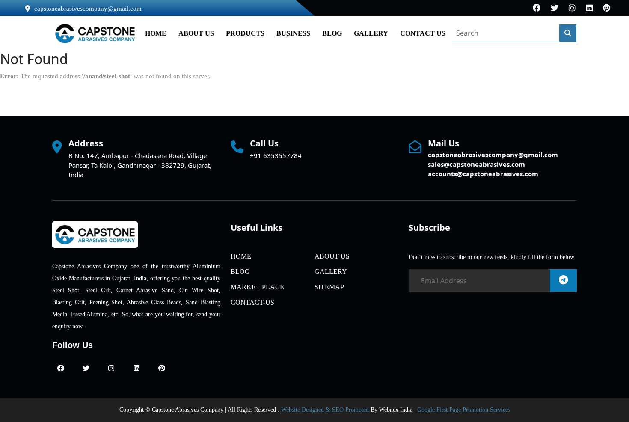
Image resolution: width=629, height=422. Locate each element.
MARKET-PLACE (257, 287)
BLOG (332, 33)
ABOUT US (196, 33)
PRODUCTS (245, 33)
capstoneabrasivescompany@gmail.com (88, 8)
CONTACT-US (252, 302)
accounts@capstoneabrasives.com (483, 173)
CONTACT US (422, 33)
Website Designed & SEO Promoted (325, 410)
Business (293, 33)
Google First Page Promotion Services (463, 410)
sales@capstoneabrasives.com (476, 164)
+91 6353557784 (276, 155)
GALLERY (371, 33)
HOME (155, 33)
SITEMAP (329, 287)
